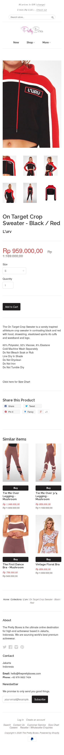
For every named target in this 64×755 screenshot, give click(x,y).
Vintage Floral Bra (48, 564)
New (16, 42)
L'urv (7, 231)
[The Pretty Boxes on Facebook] (10, 647)
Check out (41, 9)
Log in (20, 720)
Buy (16, 488)
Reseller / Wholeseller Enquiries (36, 727)
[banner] (32, 30)
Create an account (35, 720)
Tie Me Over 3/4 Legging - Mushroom (46, 496)
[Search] (53, 17)
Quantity (7, 279)
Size (5, 264)
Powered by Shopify (49, 732)
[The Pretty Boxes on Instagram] (16, 647)
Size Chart (24, 381)
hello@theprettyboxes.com (26, 673)
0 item (25, 9)
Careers (14, 727)
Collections (16, 599)
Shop (30, 42)
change (40, 4)
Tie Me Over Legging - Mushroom (11, 496)
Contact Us (19, 725)
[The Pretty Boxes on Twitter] (5, 647)
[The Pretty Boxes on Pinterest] (22, 647)
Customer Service (36, 725)
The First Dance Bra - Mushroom (13, 566)
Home (6, 599)
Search (7, 725)
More (45, 42)
